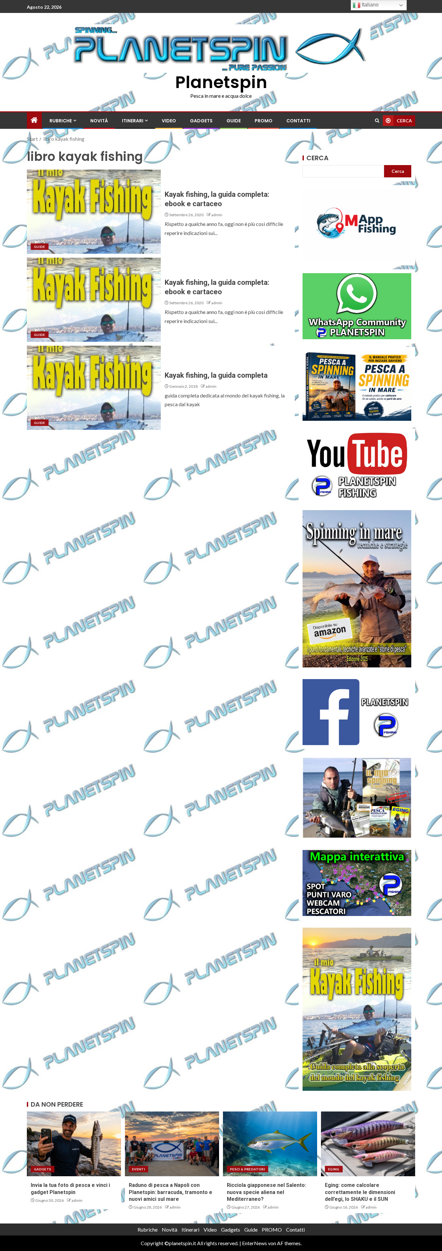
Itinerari (132, 120)
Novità (99, 120)
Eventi (138, 1169)
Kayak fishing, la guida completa (216, 375)
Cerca (317, 158)
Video (169, 120)
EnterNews (254, 1243)
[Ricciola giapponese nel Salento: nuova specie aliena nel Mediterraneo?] (270, 1143)
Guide (234, 120)
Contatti (298, 120)
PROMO (263, 120)
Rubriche (61, 120)
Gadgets (201, 120)
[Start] (34, 120)
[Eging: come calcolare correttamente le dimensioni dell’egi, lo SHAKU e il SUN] (368, 1143)
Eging (333, 1169)
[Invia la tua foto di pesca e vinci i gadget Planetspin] (74, 1143)
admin (216, 214)
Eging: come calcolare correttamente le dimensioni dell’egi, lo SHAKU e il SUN (360, 1192)
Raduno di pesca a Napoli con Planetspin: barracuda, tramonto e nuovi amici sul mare (170, 1192)
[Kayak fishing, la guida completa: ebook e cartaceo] (94, 212)
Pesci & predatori (247, 1169)
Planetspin (221, 82)
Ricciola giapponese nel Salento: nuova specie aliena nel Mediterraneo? (266, 1192)
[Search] (377, 120)
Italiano (369, 4)
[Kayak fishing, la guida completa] (94, 388)
